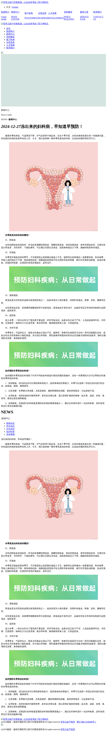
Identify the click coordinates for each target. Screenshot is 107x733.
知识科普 (10, 431)
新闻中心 (10, 34)
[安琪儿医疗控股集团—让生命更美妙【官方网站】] (25, 2)
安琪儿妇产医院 (67, 722)
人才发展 (10, 45)
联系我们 (10, 48)
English (15, 7)
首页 (8, 28)
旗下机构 (10, 39)
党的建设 (10, 37)
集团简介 (10, 31)
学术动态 (10, 426)
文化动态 (10, 429)
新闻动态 (10, 423)
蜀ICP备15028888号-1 (86, 722)
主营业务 (10, 42)
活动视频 (10, 434)
